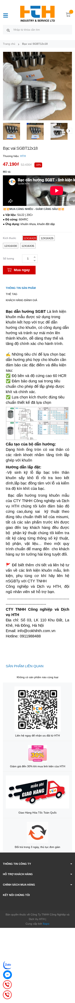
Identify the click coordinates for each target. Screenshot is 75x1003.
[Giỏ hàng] (68, 15)
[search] (8, 30)
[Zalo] (7, 965)
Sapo (46, 923)
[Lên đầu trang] (69, 985)
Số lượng (8, 258)
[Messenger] (7, 974)
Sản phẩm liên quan (24, 666)
